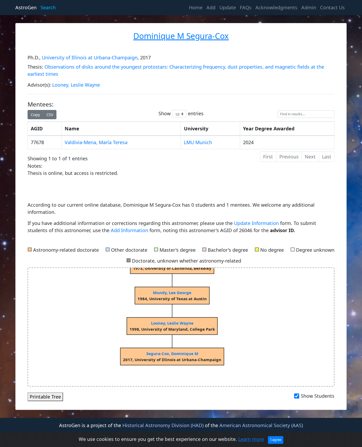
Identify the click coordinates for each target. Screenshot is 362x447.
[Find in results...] (306, 114)
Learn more (251, 439)
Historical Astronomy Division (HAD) (163, 425)
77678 (37, 142)
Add (210, 7)
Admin (308, 7)
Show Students (317, 396)
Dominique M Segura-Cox (181, 35)
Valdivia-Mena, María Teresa (96, 142)
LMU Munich (198, 142)
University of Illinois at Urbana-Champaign (90, 57)
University (196, 128)
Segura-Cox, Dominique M (172, 353)
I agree (275, 439)
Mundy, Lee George (172, 292)
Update (227, 7)
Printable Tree (45, 396)
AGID (37, 128)
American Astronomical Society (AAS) (261, 425)
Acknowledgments (276, 7)
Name (72, 128)
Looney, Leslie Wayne (76, 85)
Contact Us (332, 7)
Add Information (129, 230)
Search (48, 7)
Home (196, 7)
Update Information (257, 223)
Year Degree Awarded (268, 128)
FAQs (245, 7)
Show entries (181, 113)
